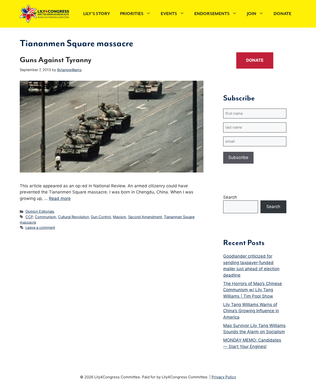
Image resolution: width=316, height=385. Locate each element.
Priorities (131, 13)
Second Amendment (145, 217)
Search (230, 197)
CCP (29, 217)
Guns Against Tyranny (55, 60)
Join (251, 13)
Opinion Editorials (39, 211)
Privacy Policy (224, 377)
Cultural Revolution (73, 217)
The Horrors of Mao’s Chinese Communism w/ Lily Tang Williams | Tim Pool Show (252, 290)
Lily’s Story (96, 13)
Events (169, 13)
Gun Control (101, 217)
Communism (45, 217)
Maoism (119, 217)
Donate (282, 13)
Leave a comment (40, 227)
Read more (60, 198)
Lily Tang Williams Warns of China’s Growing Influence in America (251, 311)
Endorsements (212, 13)
